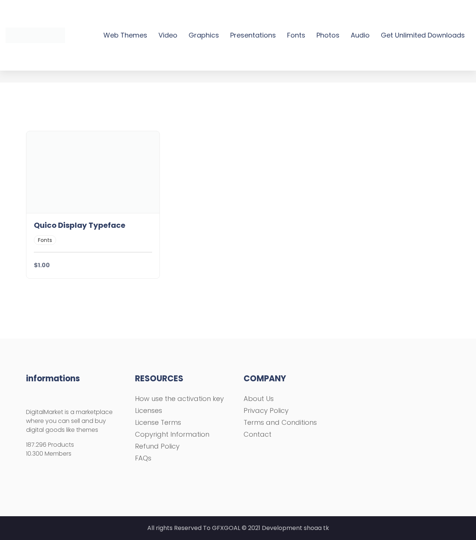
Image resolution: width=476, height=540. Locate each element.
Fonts (296, 35)
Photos (328, 35)
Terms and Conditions (280, 422)
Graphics (204, 35)
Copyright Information (172, 434)
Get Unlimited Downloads (423, 35)
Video (167, 35)
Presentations (253, 35)
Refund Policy (157, 446)
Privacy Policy (266, 410)
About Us (259, 398)
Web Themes (125, 35)
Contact (257, 434)
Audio (360, 35)
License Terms (158, 422)
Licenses (148, 410)
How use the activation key (179, 398)
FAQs (143, 458)
